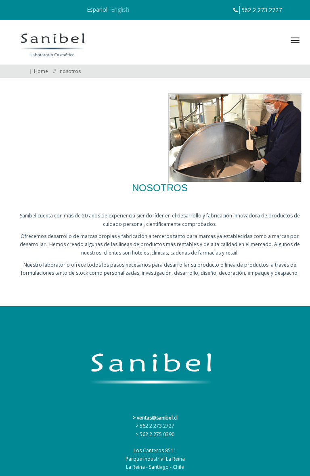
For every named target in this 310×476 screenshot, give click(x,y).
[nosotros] (235, 138)
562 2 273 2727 (261, 10)
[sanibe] (49, 42)
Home (41, 71)
